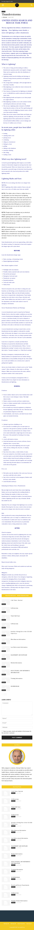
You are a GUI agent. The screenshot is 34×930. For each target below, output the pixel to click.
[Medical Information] (6, 664)
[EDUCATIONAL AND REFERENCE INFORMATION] (6, 672)
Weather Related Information (19, 900)
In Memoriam (14, 608)
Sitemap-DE (6, 923)
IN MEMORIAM (15, 686)
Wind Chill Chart (15, 616)
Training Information (16, 678)
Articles (8, 9)
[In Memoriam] (6, 610)
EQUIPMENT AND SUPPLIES (19, 655)
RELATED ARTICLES (10, 595)
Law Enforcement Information (19, 647)
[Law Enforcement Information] (6, 649)
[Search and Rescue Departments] (6, 887)
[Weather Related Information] (6, 903)
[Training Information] (6, 680)
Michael (5, 17)
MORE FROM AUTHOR (23, 595)
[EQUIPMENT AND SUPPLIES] (6, 657)
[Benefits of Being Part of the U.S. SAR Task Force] (6, 633)
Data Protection (21, 923)
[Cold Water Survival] (6, 602)
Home (3, 9)
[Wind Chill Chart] (6, 618)
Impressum (29, 923)
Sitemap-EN (13, 923)
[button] (31, 5)
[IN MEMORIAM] (6, 688)
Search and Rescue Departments (20, 885)
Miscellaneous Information (18, 639)
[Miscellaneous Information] (6, 641)
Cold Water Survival (16, 600)
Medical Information (16, 663)
